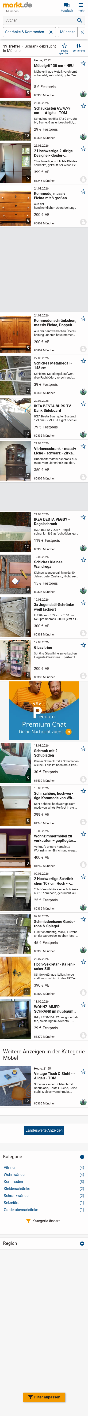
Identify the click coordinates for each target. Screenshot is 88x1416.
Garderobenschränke (44, 1210)
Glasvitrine (43, 647)
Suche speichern (64, 52)
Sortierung (79, 50)
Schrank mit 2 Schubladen (45, 753)
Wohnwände (44, 1174)
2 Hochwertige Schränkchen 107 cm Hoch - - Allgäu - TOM (54, 881)
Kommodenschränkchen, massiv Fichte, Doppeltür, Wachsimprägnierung (55, 322)
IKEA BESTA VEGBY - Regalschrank (52, 521)
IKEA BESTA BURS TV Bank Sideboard (52, 408)
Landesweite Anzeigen (44, 1130)
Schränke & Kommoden (24, 32)
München (68, 32)
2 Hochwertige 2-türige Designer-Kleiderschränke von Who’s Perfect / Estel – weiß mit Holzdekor (55, 153)
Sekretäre (44, 1202)
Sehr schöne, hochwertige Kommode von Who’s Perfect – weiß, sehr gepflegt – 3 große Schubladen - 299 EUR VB (55, 795)
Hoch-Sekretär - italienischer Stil (54, 966)
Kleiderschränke (44, 1188)
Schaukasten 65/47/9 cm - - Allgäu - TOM (52, 110)
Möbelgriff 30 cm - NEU (54, 65)
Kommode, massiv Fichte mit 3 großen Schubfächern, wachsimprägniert (50, 195)
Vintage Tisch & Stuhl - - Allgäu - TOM (54, 1075)
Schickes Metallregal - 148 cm (53, 365)
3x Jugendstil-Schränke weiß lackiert (54, 606)
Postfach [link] (67, 10)
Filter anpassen (47, 1397)
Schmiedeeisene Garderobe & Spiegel (54, 923)
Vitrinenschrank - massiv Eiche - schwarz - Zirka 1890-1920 (55, 450)
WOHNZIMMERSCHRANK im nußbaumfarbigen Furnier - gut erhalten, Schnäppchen (55, 1009)
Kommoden (44, 1181)
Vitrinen (44, 1167)
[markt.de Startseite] (17, 4)
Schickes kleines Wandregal (48, 564)
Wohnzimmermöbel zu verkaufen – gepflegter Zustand (53, 838)
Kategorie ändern (46, 1221)
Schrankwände (44, 1195)
